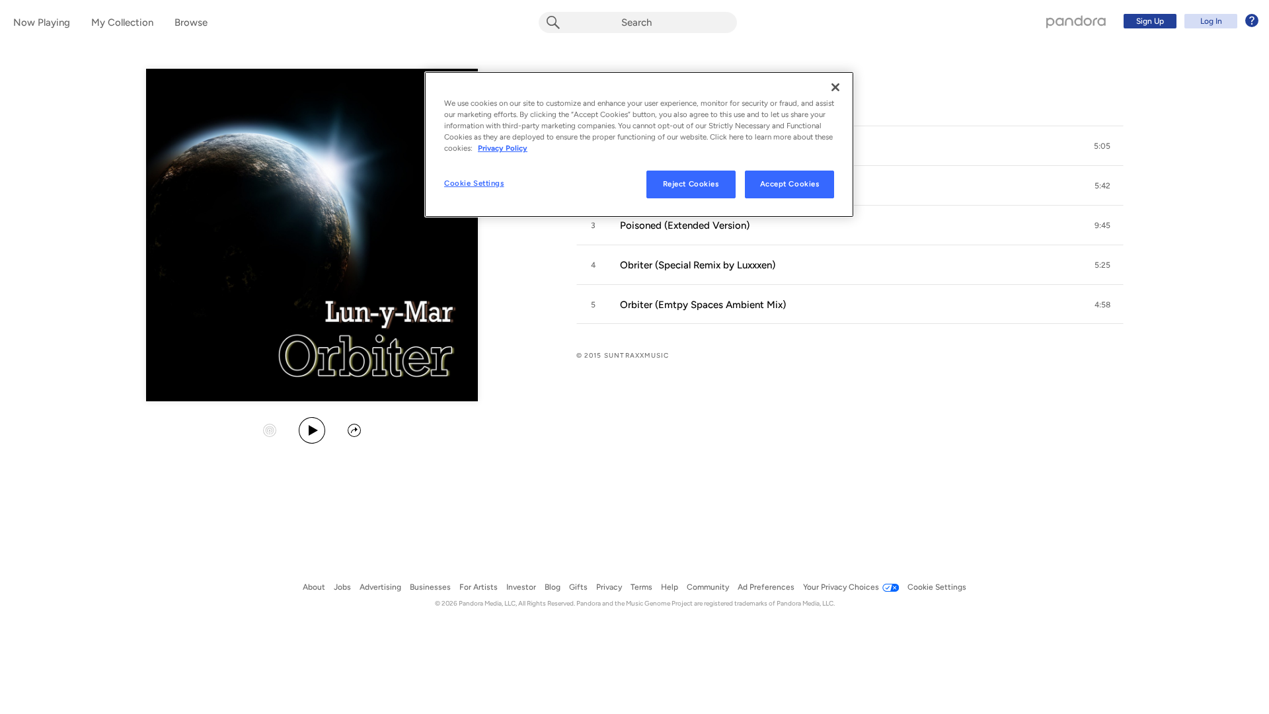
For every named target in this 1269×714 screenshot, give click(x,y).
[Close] (835, 87)
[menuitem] (1189, 21)
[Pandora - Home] (1076, 21)
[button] (1102, 146)
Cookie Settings (474, 183)
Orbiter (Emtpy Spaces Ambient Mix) (703, 305)
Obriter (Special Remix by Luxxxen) (697, 265)
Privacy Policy (502, 148)
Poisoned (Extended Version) (685, 225)
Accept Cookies (790, 183)
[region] (639, 144)
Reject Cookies (691, 183)
